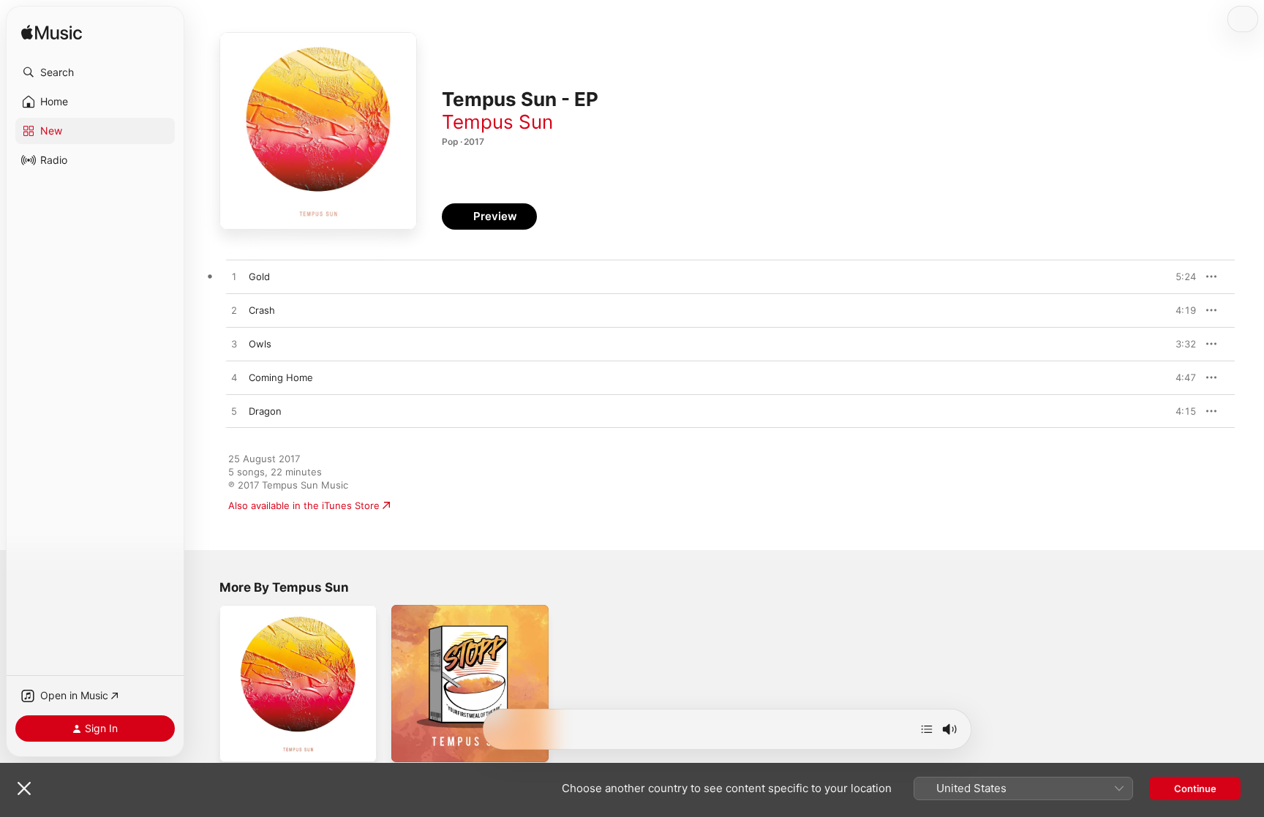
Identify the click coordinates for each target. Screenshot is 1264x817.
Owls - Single (249, 611)
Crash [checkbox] (262, 310)
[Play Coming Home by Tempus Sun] (234, 378)
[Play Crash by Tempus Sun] (234, 310)
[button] (95, 72)
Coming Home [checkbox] (281, 377)
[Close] (24, 788)
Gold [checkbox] (259, 276)
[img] (51, 33)
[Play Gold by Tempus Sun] (234, 277)
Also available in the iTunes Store (304, 505)
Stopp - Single (423, 611)
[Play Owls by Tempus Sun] (234, 344)
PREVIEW (1180, 276)
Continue (1195, 788)
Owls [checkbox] (260, 344)
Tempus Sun (497, 121)
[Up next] (927, 729)
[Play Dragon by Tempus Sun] (234, 411)
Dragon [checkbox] (265, 411)
